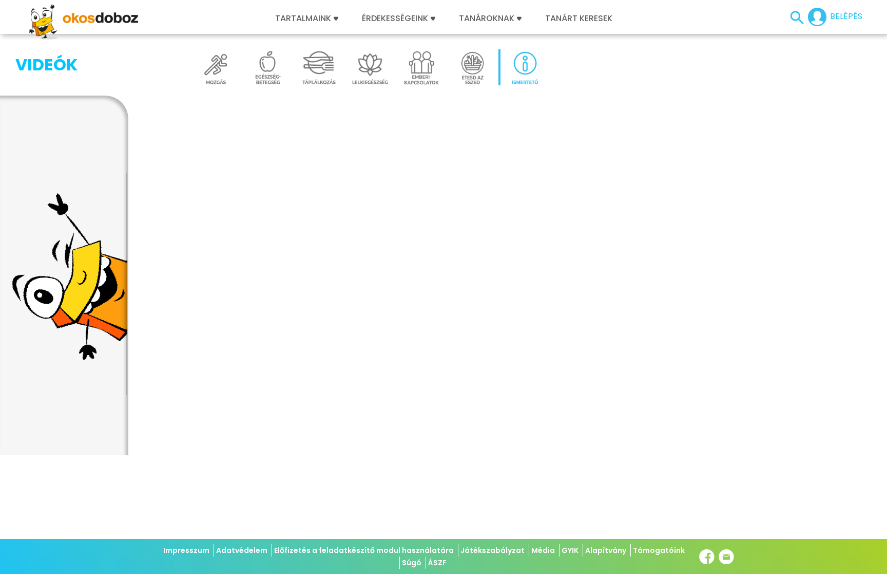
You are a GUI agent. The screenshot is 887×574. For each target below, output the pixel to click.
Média (543, 550)
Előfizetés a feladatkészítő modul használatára (364, 550)
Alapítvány (605, 550)
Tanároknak (486, 18)
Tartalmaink (303, 18)
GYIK (570, 550)
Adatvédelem (241, 550)
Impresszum (186, 550)
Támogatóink (659, 550)
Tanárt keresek (578, 18)
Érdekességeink (396, 18)
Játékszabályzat (492, 550)
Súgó (411, 563)
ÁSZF (437, 563)
